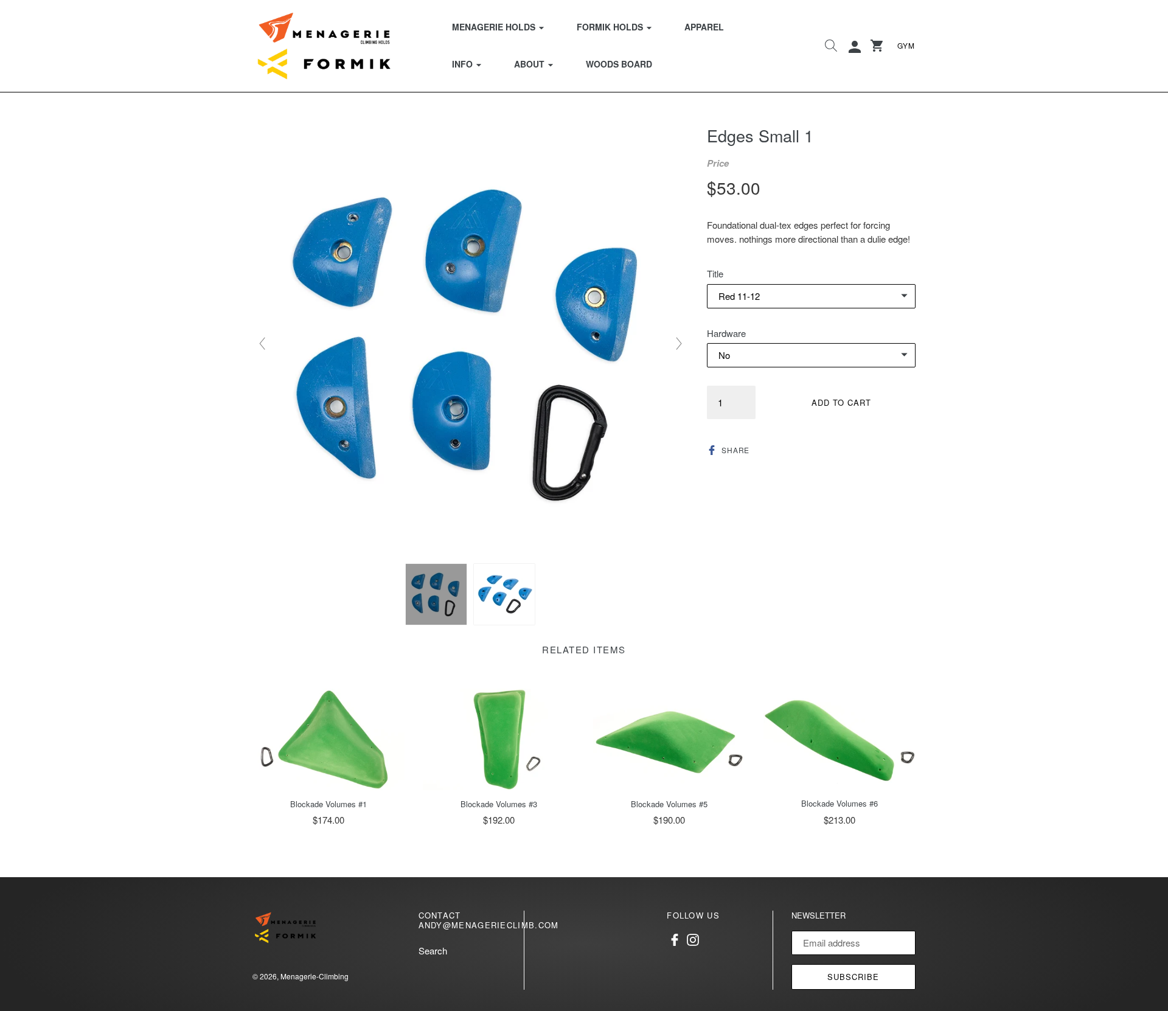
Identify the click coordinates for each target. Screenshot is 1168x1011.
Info (474, 63)
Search (433, 950)
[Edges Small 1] (436, 594)
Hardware (726, 333)
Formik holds (622, 26)
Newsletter (818, 915)
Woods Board (619, 64)
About (541, 63)
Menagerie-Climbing (314, 976)
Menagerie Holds (505, 26)
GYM (906, 45)
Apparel (704, 27)
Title (715, 273)
